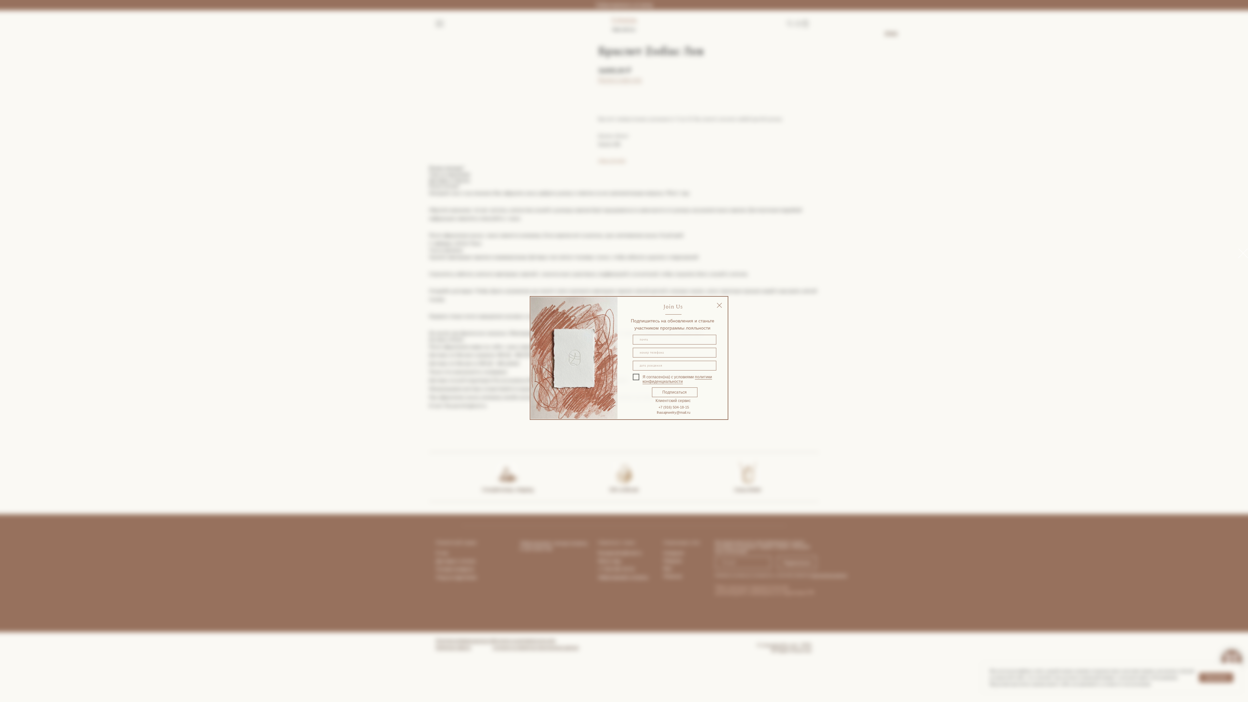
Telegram (672, 560)
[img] (719, 305)
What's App (609, 561)
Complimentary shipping (507, 489)
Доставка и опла (453, 561)
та (473, 561)
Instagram (673, 552)
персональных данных (829, 575)
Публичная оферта (453, 647)
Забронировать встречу (624, 5)
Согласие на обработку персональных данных (536, 647)
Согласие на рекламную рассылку (524, 640)
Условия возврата (455, 569)
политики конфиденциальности (677, 379)
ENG (891, 34)
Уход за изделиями (456, 577)
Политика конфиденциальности (465, 640)
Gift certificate (624, 489)
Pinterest (673, 576)
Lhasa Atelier (747, 489)
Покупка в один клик (620, 79)
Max (667, 568)
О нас (442, 552)
